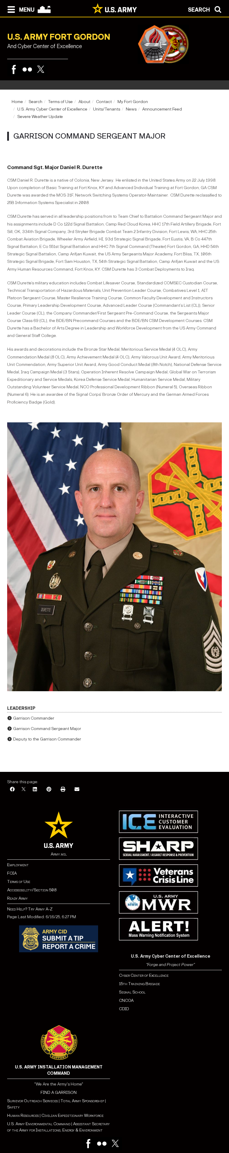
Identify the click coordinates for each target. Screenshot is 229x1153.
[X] (23, 789)
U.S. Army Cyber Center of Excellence (52, 109)
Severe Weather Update (40, 116)
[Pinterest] (49, 789)
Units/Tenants (106, 109)
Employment (18, 864)
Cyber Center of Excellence (143, 975)
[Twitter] (40, 69)
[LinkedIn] (35, 789)
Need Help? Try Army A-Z (29, 909)
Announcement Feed (162, 109)
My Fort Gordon (132, 101)
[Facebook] (14, 69)
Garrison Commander (33, 718)
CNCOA (126, 1000)
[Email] (77, 789)
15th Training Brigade (139, 983)
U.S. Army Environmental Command (38, 1123)
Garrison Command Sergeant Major (47, 728)
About (84, 101)
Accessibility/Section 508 (31, 890)
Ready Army (17, 898)
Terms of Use (60, 101)
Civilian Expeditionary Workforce (72, 1115)
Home (17, 101)
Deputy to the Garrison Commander (47, 739)
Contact (104, 101)
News (131, 109)
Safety (13, 1107)
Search (35, 101)
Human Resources (23, 1115)
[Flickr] (27, 69)
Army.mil (59, 854)
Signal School (132, 992)
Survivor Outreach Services (32, 1100)
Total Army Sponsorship (82, 1100)
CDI (122, 1008)
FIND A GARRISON (59, 1092)
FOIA (12, 873)
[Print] (63, 789)
